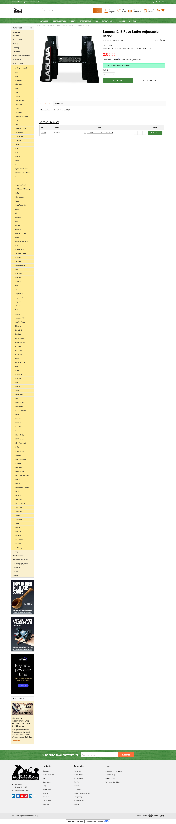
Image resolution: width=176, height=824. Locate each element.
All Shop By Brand (21, 68)
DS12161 (43, 133)
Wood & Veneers (18, 556)
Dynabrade (18, 177)
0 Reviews (59, 104)
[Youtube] (22, 796)
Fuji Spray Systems (21, 241)
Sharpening (17, 59)
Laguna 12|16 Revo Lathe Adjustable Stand (98, 133)
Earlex (17, 181)
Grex (16, 269)
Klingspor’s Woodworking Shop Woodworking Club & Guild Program (21, 722)
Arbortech (18, 84)
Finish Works (19, 217)
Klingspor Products (21, 298)
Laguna (17, 314)
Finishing (16, 48)
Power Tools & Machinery (21, 55)
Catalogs (44, 21)
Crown (17, 144)
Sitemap (46, 804)
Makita (17, 310)
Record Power (19, 427)
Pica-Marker (19, 394)
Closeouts (16, 567)
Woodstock (19, 540)
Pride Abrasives (20, 411)
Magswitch (18, 330)
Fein (16, 213)
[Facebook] (18, 796)
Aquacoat (18, 80)
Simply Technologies (22, 475)
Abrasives (16, 32)
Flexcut (17, 225)
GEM (16, 245)
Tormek (17, 515)
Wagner (17, 527)
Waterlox (18, 536)
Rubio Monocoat (20, 443)
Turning (15, 552)
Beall (16, 92)
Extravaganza (108, 21)
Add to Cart (155, 133)
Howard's (18, 277)
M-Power (18, 326)
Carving (15, 44)
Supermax (18, 499)
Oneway (17, 386)
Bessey (17, 96)
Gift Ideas (16, 51)
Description (45, 104)
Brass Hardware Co (21, 116)
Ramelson (18, 419)
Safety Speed (19, 451)
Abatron (17, 72)
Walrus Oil (18, 532)
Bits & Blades (17, 36)
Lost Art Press (20, 322)
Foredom (18, 229)
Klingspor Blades (20, 253)
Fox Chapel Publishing (22, 189)
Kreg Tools (18, 302)
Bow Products (19, 112)
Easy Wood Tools (20, 185)
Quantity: (107, 70)
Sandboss (18, 455)
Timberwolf (19, 511)
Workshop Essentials (20, 560)
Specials (132, 21)
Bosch (17, 108)
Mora (16, 366)
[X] (35, 796)
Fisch (16, 221)
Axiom (17, 88)
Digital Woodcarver (21, 169)
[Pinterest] (26, 796)
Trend (17, 523)
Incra (16, 286)
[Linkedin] (30, 796)
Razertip (18, 423)
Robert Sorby (19, 435)
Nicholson (18, 378)
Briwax (17, 120)
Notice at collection (75, 821)
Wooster (18, 544)
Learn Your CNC (20, 318)
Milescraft (18, 354)
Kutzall (17, 306)
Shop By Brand (18, 63)
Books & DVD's (18, 40)
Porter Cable (19, 403)
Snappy (17, 483)
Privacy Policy (110, 775)
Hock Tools (18, 273)
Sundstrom (18, 495)
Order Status (85, 21)
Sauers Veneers (20, 459)
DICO (16, 165)
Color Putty (19, 136)
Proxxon (17, 415)
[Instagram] (13, 796)
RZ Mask (17, 447)
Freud (17, 237)
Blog (96, 21)
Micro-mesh (19, 350)
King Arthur (19, 294)
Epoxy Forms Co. (20, 205)
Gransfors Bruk (20, 265)
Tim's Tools (19, 507)
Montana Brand (20, 362)
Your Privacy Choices (94, 821)
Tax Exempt (47, 800)
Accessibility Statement (114, 771)
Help (73, 21)
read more (16, 741)
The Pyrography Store (20, 564)
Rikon (16, 431)
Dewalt (17, 157)
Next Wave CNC (20, 374)
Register (112, 12)
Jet (16, 290)
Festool (17, 209)
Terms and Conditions (113, 782)
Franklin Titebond (21, 233)
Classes (122, 21)
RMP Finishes (19, 439)
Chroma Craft (19, 132)
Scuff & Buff (19, 467)
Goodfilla (18, 257)
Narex (17, 370)
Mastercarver (19, 338)
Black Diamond (20, 100)
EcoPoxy (18, 193)
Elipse (17, 201)
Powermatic (19, 407)
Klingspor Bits (19, 261)
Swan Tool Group (20, 503)
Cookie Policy (110, 778)
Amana (17, 76)
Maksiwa (18, 334)
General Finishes (20, 249)
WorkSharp (18, 548)
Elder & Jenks (19, 197)
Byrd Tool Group (20, 128)
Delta (17, 153)
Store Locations (59, 21)
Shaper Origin (19, 471)
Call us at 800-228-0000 (23, 791)
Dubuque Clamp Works (22, 173)
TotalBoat (18, 519)
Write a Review (160, 40)
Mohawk (17, 358)
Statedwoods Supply (22, 487)
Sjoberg (17, 479)
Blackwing (18, 104)
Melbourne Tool (20, 342)
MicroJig (18, 346)
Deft (16, 148)
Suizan (17, 491)
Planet (17, 398)
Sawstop (18, 463)
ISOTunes (18, 282)
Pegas (17, 390)
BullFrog (17, 124)
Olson (17, 382)
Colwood (18, 140)
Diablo (17, 161)
